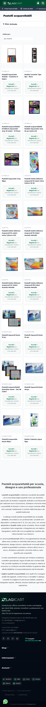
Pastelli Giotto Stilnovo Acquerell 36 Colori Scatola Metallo (33, 285)
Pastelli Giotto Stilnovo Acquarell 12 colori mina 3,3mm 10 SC (34, 181)
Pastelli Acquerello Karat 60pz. (9, 440)
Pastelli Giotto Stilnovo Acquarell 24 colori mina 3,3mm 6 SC (11, 233)
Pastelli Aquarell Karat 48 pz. (33, 388)
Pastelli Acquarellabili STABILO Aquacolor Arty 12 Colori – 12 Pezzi (11, 129)
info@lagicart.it (19, 620)
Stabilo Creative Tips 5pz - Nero (32, 76)
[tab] (23, 648)
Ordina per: (6, 34)
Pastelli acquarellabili (17, 15)
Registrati (11, 86)
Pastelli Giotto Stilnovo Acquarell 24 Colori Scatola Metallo (11, 285)
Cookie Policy (22, 695)
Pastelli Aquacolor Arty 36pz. (11, 180)
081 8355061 (8, 620)
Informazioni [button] (8, 658)
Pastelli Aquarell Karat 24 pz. (33, 336)
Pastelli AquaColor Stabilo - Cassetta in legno (10, 77)
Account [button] (6, 668)
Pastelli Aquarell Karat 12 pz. (11, 336)
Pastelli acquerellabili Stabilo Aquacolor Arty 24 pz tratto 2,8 (33, 129)
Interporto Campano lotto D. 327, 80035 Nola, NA (19, 618)
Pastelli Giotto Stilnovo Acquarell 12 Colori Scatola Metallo (33, 233)
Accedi (11, 84)
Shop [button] (4, 648)
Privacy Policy (10, 695)
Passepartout (31, 704)
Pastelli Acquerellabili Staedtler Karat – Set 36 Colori (11, 389)
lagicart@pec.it (11, 630)
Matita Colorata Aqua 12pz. (33, 440)
